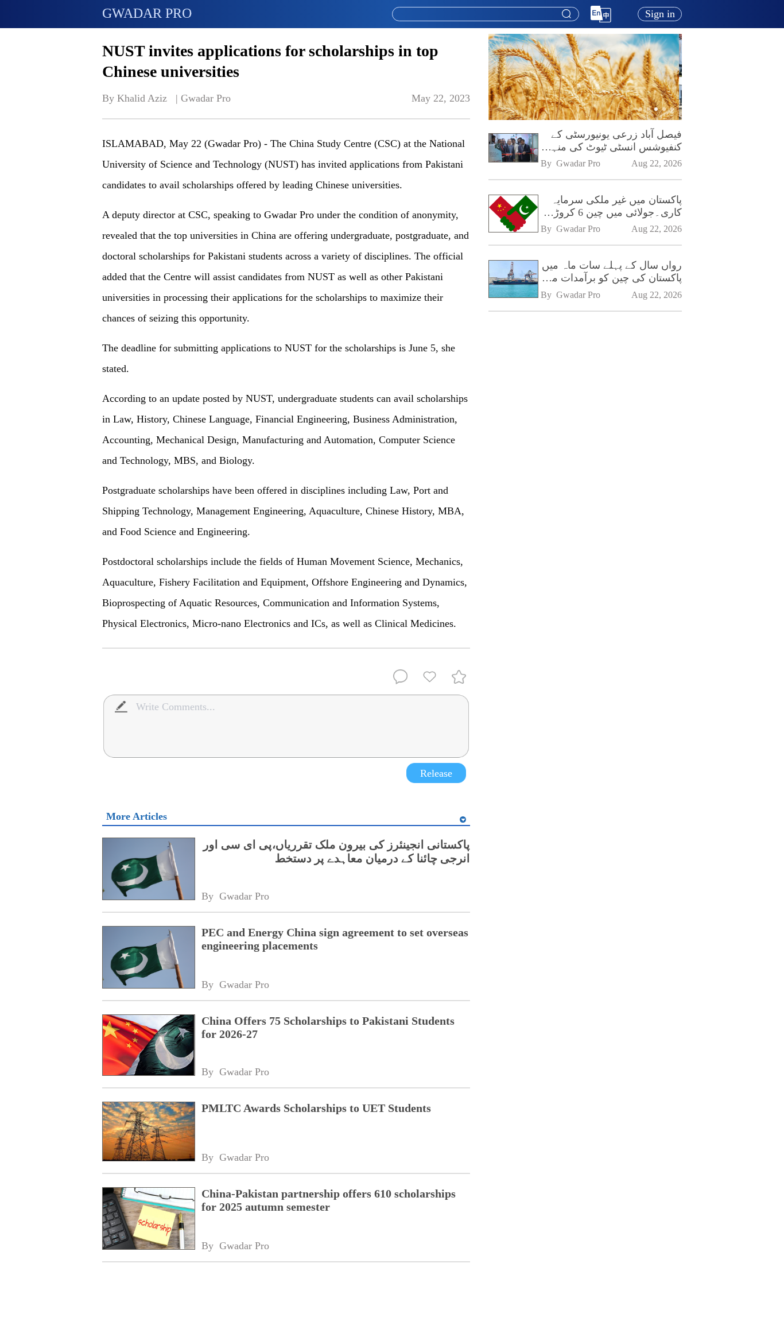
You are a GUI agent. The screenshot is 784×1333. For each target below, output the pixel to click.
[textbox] (486, 14)
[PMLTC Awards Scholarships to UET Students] (148, 1133)
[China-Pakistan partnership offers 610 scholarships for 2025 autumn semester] (148, 1219)
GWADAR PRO (147, 13)
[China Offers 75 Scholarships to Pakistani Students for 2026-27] (148, 1046)
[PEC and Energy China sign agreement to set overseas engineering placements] (148, 958)
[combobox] (485, 14)
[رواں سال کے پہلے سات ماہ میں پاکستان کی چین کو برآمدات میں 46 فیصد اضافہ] (512, 280)
